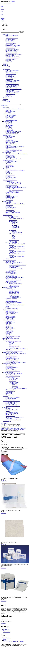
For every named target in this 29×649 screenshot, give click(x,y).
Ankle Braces (9, 334)
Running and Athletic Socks (12, 132)
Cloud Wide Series (16, 227)
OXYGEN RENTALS (11, 282)
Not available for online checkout (8, 425)
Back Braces (9, 332)
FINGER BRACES (10, 328)
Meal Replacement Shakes (12, 312)
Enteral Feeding (9, 44)
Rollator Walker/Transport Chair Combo (15, 304)
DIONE (13, 236)
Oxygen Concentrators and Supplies (14, 373)
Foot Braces (9, 337)
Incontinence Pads (10, 210)
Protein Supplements (10, 313)
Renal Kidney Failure (11, 177)
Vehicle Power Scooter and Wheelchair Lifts (16, 353)
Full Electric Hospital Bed (15, 182)
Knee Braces (9, 333)
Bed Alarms (8, 193)
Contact (2, 14)
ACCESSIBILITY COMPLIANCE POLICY (13, 641)
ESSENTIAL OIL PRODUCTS (13, 341)
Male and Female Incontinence (13, 212)
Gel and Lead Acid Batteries (12, 359)
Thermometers (9, 165)
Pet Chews (11, 347)
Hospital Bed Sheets (10, 198)
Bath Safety (8, 36)
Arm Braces (9, 323)
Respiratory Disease (10, 178)
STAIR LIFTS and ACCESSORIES (11, 401)
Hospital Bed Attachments (12, 196)
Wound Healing (9, 318)
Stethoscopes (9, 163)
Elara (13, 237)
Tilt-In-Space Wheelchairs (15, 297)
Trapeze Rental (12, 270)
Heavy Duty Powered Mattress (16, 190)
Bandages (8, 408)
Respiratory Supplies (10, 59)
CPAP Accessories (13, 383)
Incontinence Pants (10, 211)
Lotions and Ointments (11, 398)
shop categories (4, 105)
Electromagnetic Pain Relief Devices (14, 351)
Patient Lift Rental (10, 275)
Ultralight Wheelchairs (14, 290)
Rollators (8, 303)
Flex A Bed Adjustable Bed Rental (14, 262)
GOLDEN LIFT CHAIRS (12, 216)
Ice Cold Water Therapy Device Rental (15, 277)
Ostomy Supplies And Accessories (13, 54)
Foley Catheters (9, 117)
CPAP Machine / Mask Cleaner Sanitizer (18, 388)
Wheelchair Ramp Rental (11, 276)
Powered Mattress (13, 188)
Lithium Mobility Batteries (12, 361)
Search (21, 31)
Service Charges (7, 421)
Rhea (13, 235)
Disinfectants (9, 137)
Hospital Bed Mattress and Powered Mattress (16, 187)
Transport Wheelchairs (14, 291)
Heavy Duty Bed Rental (14, 266)
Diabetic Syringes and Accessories (13, 158)
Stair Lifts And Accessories (12, 35)
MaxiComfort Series (13, 221)
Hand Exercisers (10, 368)
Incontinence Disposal (11, 208)
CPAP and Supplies (10, 377)
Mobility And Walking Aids (12, 50)
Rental (4, 63)
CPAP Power (15, 384)
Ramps (7, 306)
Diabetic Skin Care (10, 157)
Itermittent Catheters (10, 118)
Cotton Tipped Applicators (12, 409)
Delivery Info (6, 630)
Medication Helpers (10, 142)
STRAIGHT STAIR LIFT (12, 402)
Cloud (13, 223)
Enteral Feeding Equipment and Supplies (15, 170)
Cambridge (14, 231)
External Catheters (10, 116)
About (2, 11)
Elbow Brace (9, 324)
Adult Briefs (9, 202)
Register (2, 18)
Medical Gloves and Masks (12, 141)
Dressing (8, 411)
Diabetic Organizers (10, 156)
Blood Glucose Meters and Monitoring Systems (16, 153)
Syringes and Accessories (11, 147)
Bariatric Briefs (9, 205)
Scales (7, 167)
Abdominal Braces (10, 322)
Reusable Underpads (10, 213)
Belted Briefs (9, 206)
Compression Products (11, 39)
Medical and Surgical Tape (12, 413)
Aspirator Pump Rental (11, 278)
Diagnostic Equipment (11, 43)
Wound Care (9, 61)
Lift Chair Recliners (10, 48)
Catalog (2, 429)
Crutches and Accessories (12, 308)
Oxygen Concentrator (14, 285)
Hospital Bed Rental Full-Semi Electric (17, 265)
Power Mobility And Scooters (12, 56)
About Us (5, 64)
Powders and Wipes (10, 399)
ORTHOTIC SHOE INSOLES (13, 336)
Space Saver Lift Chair (17, 232)
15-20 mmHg (9, 123)
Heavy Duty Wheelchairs (14, 295)
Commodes (8, 112)
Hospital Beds (9, 181)
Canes (7, 307)
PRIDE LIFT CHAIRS (11, 242)
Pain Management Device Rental (13, 280)
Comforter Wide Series (14, 240)
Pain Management (10, 55)
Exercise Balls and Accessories (13, 371)
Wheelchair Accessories (11, 298)
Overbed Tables (9, 200)
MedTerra (11, 343)
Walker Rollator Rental (11, 281)
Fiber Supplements (10, 311)
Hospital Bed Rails (10, 197)
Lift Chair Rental (10, 271)
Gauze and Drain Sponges (12, 412)
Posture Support (9, 331)
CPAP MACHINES (13, 378)
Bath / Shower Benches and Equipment (15, 109)
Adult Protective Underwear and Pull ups (15, 203)
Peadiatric (8, 176)
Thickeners (8, 314)
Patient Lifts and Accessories (12, 192)
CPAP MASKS (12, 379)
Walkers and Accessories (11, 301)
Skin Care (8, 60)
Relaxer (13, 228)
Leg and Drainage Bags (11, 120)
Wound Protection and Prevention (13, 419)
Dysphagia (8, 172)
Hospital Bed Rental (10, 263)
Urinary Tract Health (10, 316)
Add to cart (3, 452)
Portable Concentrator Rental (15, 283)
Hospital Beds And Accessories (13, 45)
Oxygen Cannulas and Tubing (13, 376)
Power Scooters (9, 354)
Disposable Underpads (11, 207)
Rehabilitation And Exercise (12, 58)
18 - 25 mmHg (9, 125)
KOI (10, 344)
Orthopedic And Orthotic (11, 53)
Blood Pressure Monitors (11, 161)
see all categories (4, 423)
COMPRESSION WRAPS (12, 133)
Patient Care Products (11, 151)
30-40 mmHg (9, 127)
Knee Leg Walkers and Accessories (14, 302)
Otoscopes (8, 162)
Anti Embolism (9, 130)
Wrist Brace (8, 326)
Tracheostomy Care (10, 416)
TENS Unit (8, 349)
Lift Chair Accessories (11, 258)
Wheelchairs (9, 288)
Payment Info (6, 629)
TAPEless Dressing (10, 414)
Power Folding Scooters (11, 356)
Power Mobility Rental (11, 272)
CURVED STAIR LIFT (11, 404)
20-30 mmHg (9, 126)
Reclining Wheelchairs (14, 293)
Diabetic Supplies (10, 41)
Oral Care (8, 145)
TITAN (13, 238)
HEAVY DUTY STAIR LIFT (13, 406)
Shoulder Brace (9, 329)
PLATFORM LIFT (10, 403)
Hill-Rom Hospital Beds (11, 185)
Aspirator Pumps (10, 394)
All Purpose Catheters (11, 115)
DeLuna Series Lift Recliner (15, 233)
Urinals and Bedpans (10, 148)
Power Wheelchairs (10, 357)
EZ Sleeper (11, 217)
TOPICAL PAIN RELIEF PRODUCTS (18, 348)
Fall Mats (8, 195)
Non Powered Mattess (14, 191)
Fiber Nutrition (9, 173)
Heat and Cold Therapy (11, 369)
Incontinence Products (11, 46)
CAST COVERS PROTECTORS (14, 150)
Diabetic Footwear (10, 155)
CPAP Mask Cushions (14, 382)
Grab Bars (8, 110)
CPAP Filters (15, 387)
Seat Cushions (9, 300)
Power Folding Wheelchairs (12, 358)
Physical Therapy (10, 366)
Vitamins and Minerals (11, 317)
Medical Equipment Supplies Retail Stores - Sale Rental (13, 428)
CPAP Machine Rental (14, 286)
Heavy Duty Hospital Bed (15, 183)
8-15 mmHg (9, 122)
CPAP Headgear (12, 381)
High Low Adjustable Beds (12, 186)
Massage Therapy (10, 364)
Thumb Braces (9, 327)
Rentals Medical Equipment (12, 49)
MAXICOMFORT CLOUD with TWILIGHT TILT (16, 219)
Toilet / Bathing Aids (10, 111)
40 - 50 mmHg (9, 128)
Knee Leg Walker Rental (11, 273)
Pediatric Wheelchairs (14, 296)
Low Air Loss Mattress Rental (15, 268)
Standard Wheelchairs (14, 292)
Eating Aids (8, 138)
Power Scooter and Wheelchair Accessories (15, 362)
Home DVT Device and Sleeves (13, 131)
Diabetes (8, 171)
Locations (2, 9)
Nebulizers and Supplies (11, 389)
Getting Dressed (9, 140)
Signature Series (12, 230)
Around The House (10, 136)
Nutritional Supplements (11, 51)
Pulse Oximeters (9, 392)
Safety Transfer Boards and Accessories (15, 146)
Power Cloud (15, 222)
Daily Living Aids (10, 40)
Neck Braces (9, 321)
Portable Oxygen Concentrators (13, 374)
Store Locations (6, 638)
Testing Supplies (10, 166)
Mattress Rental (12, 267)
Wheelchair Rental (10, 261)
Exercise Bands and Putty (12, 367)
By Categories (6, 34)
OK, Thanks (18, 425)
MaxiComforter (15, 226)
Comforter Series (13, 241)
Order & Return (6, 632)
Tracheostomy (9, 393)
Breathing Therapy (10, 391)
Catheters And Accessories (12, 38)
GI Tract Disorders (10, 175)
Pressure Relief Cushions (11, 143)
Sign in (2, 19)
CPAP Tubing (15, 386)
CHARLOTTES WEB (14, 346)
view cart (13, 1)
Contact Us (3, 623)
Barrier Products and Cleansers (13, 397)
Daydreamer (14, 225)
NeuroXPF (11, 342)
